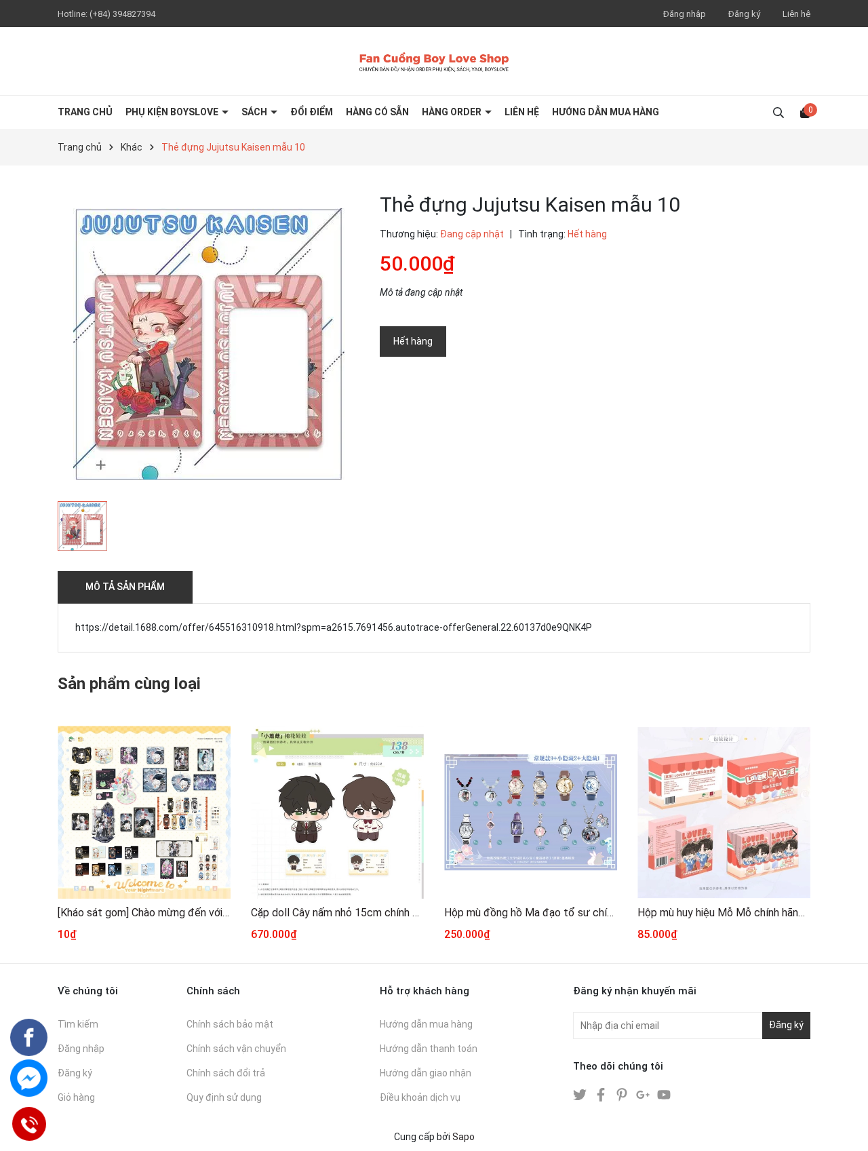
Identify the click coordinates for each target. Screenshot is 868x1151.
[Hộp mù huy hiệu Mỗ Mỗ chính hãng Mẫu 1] (723, 812)
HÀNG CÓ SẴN (377, 111)
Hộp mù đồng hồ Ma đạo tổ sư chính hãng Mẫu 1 (530, 912)
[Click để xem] (208, 343)
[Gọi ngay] (28, 1124)
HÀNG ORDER (453, 111)
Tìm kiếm (78, 1024)
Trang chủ (85, 111)
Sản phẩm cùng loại (129, 683)
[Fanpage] (28, 1037)
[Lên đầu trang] (844, 1127)
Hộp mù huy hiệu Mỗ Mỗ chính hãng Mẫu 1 (723, 912)
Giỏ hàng (76, 1097)
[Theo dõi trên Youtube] (664, 1094)
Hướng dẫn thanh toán (428, 1048)
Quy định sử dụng (224, 1097)
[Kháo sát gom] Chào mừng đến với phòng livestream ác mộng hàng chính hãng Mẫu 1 (144, 912)
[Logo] (434, 61)
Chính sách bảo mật (229, 1024)
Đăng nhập (684, 14)
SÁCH (255, 111)
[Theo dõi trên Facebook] (602, 1094)
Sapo (463, 1136)
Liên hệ (796, 14)
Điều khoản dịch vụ (420, 1097)
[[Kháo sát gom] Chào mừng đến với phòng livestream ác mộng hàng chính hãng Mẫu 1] (144, 812)
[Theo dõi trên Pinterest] (623, 1094)
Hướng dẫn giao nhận (425, 1073)
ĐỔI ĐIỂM (311, 111)
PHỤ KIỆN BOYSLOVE (172, 111)
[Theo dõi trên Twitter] (581, 1094)
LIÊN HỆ (522, 111)
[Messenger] (28, 1078)
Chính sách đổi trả (225, 1073)
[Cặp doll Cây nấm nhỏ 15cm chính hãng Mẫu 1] (337, 812)
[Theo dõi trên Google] (644, 1094)
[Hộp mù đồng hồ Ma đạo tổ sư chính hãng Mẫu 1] (530, 812)
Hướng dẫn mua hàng (426, 1024)
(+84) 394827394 (122, 14)
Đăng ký (744, 14)
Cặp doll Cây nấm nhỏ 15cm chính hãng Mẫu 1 (337, 912)
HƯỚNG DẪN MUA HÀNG (605, 111)
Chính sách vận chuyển (236, 1048)
